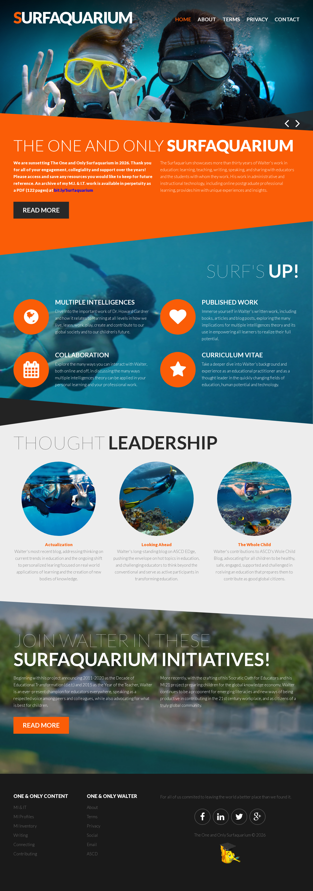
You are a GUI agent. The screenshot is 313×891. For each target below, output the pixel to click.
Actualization (59, 544)
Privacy (257, 19)
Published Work (230, 302)
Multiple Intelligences (95, 302)
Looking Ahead (157, 544)
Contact (287, 19)
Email (92, 844)
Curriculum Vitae (232, 355)
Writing (20, 835)
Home (183, 19)
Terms (231, 19)
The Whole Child (254, 544)
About (207, 19)
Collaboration (82, 355)
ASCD (92, 853)
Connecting (23, 844)
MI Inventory (25, 825)
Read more (41, 210)
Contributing (25, 853)
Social (92, 835)
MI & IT (19, 807)
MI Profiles (23, 816)
